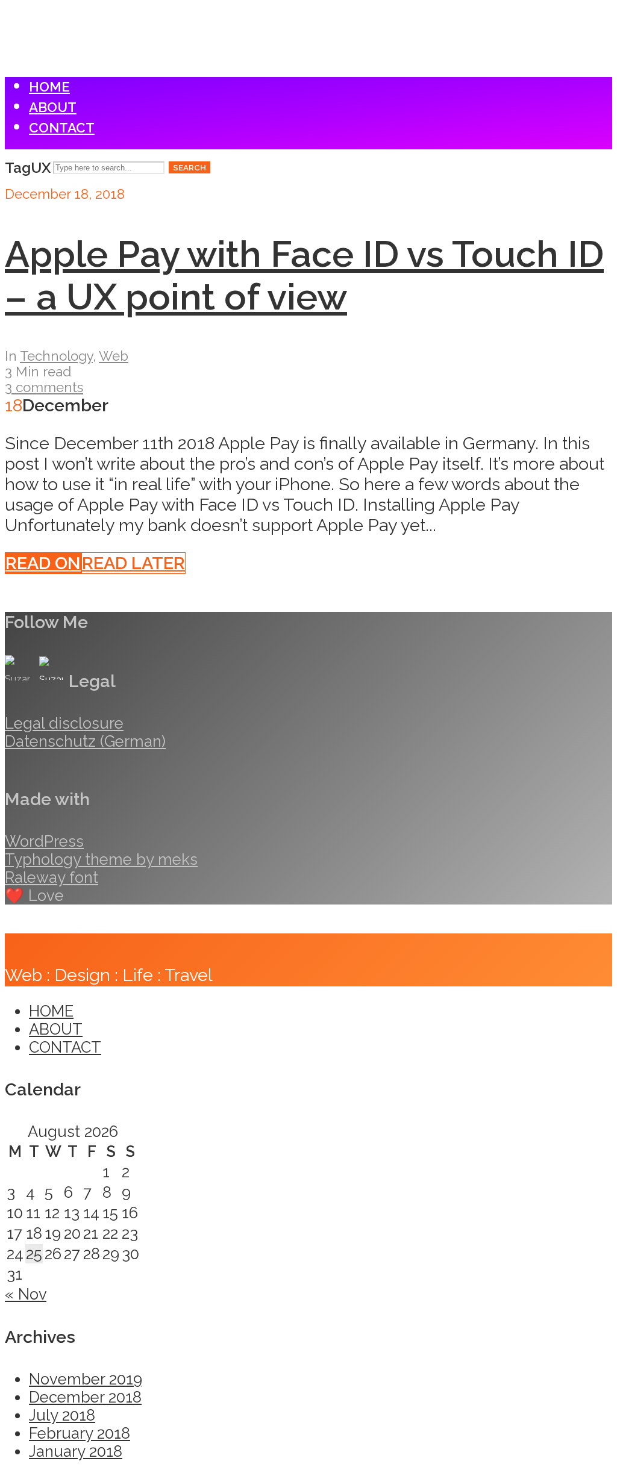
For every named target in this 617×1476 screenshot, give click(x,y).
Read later (133, 563)
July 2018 (62, 1415)
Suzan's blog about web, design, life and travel (65, 18)
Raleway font (51, 877)
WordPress (44, 841)
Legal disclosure (64, 723)
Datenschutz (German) (85, 741)
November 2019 (85, 1379)
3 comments (44, 387)
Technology (56, 356)
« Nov (25, 1294)
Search (189, 167)
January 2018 (75, 1451)
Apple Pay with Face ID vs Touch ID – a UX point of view (304, 275)
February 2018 (79, 1433)
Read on (43, 563)
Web (113, 356)
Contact (62, 127)
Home (49, 87)
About (53, 107)
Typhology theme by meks (101, 859)
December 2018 (85, 1397)
